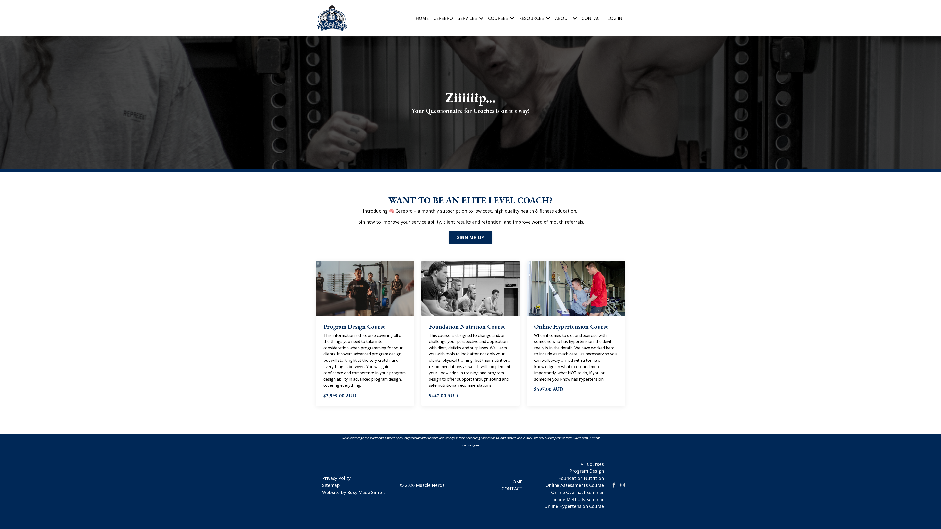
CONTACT (592, 18)
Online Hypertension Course (574, 506)
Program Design (587, 471)
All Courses (592, 464)
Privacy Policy (336, 478)
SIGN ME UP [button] (470, 237)
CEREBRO (443, 18)
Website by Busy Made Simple (354, 492)
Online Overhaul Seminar (577, 492)
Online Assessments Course (574, 485)
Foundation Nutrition (581, 478)
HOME (422, 18)
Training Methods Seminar (575, 499)
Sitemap (331, 485)
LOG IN (614, 18)
